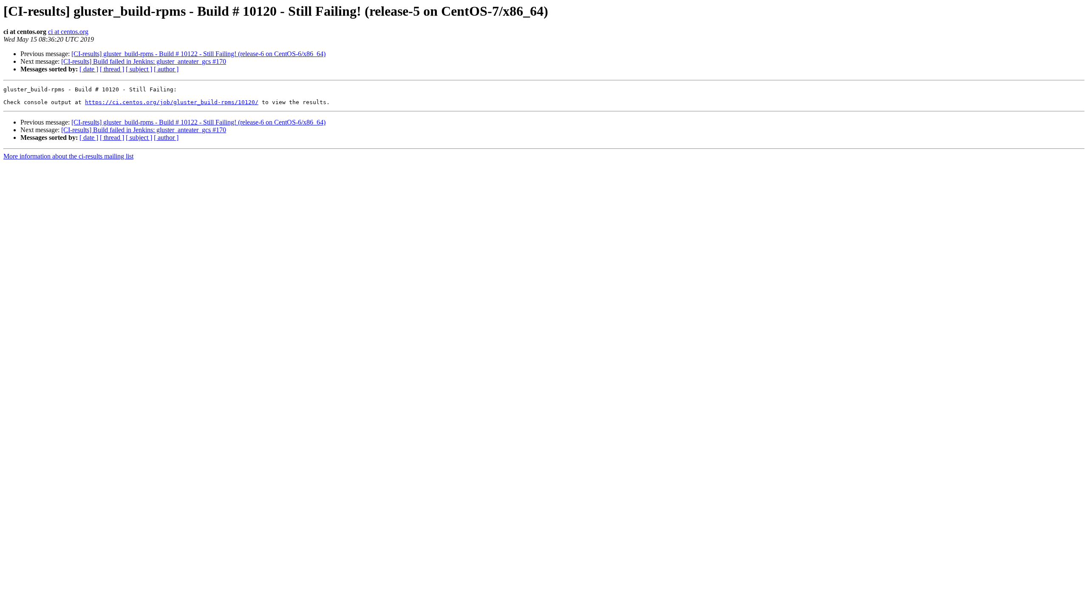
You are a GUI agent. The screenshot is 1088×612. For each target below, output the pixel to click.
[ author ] (166, 69)
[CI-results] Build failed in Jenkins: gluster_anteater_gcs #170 (143, 61)
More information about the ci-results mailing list (68, 156)
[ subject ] (139, 69)
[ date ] (88, 69)
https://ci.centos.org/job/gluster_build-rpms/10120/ (171, 102)
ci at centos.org (68, 31)
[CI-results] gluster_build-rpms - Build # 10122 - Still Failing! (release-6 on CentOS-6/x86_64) (198, 53)
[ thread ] (112, 69)
